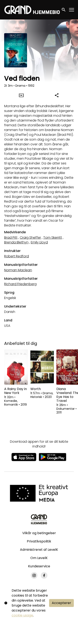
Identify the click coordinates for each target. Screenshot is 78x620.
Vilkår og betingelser (39, 533)
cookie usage (22, 615)
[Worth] (42, 367)
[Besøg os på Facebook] (44, 575)
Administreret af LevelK (39, 549)
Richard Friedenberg (20, 284)
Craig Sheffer (30, 237)
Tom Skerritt (52, 237)
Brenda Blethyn (16, 242)
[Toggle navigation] (71, 10)
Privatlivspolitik (39, 541)
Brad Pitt (10, 237)
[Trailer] (21, 95)
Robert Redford (16, 256)
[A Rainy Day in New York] (16, 367)
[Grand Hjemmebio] (39, 519)
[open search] (64, 9)
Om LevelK (39, 558)
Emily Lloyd (39, 242)
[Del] (56, 95)
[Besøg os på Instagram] (34, 575)
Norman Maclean (18, 270)
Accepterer (61, 603)
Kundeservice (39, 566)
